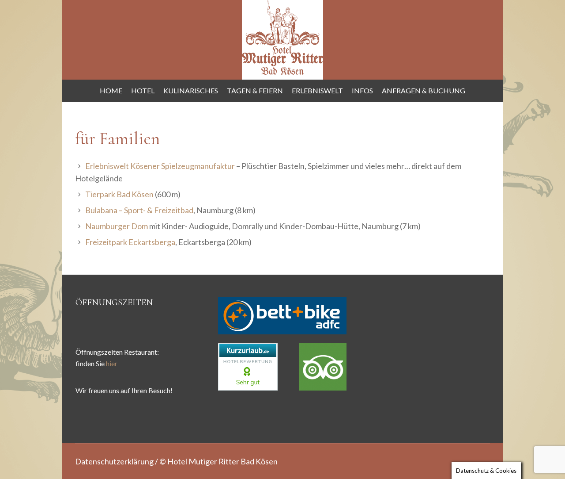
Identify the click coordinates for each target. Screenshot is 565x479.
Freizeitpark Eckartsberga (130, 242)
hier (111, 363)
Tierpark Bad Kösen (119, 194)
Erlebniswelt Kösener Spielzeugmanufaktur (160, 166)
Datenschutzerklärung (114, 461)
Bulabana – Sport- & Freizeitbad (139, 210)
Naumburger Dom (116, 226)
